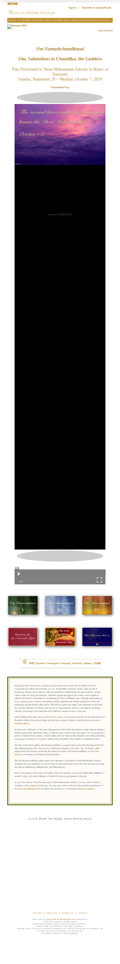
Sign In (72, 7)
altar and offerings (26, 789)
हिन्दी (31, 663)
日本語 (97, 663)
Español (40, 663)
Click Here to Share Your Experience (60, 819)
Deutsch (76, 663)
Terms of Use (51, 919)
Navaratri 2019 (105, 31)
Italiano (87, 663)
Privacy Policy (65, 919)
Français (65, 663)
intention (33, 785)
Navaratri (57, 717)
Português (53, 663)
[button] (60, 97)
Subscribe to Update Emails (96, 7)
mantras (86, 789)
